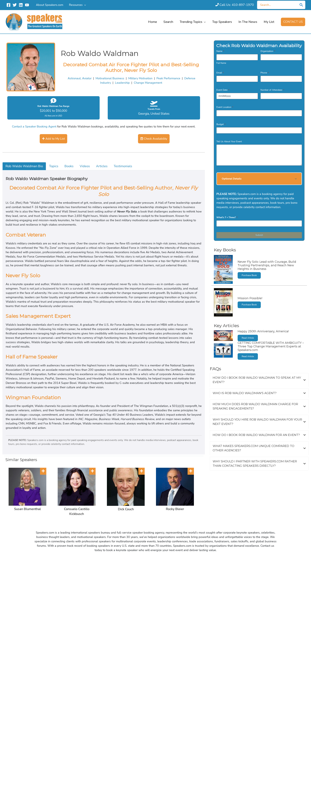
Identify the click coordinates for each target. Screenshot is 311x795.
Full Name (221, 63)
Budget (220, 124)
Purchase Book (249, 275)
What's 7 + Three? (226, 217)
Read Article (248, 337)
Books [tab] (69, 166)
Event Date (222, 89)
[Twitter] (14, 5)
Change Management (148, 83)
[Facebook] (8, 5)
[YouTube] (27, 5)
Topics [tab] (53, 166)
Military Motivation (140, 78)
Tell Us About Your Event (229, 141)
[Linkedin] (21, 5)
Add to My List (55, 139)
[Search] (301, 5)
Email (220, 72)
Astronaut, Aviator (80, 78)
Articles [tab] (102, 166)
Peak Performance (168, 78)
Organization (267, 51)
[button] (84, 5)
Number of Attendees (272, 89)
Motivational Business (110, 78)
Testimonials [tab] (123, 166)
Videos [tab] (85, 166)
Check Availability (155, 139)
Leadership (122, 83)
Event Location (224, 107)
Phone (264, 72)
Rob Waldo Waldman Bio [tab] (24, 166)
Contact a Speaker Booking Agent (34, 126)
